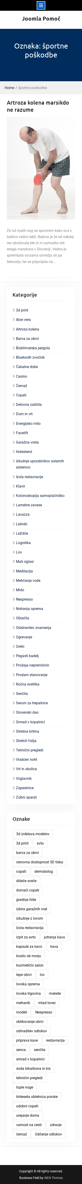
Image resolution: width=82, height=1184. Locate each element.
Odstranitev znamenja (33, 628)
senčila (39, 1050)
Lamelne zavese (29, 505)
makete (55, 993)
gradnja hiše (26, 899)
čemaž (21, 1134)
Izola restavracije (29, 477)
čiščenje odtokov (48, 1134)
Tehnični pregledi (29, 750)
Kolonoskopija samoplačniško (40, 495)
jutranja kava (54, 937)
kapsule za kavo (29, 946)
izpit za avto (26, 937)
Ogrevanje (24, 637)
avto (40, 843)
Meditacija (24, 571)
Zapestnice (25, 788)
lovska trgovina (28, 993)
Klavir (20, 486)
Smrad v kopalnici (30, 722)
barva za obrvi (27, 853)
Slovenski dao (27, 712)
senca (21, 1050)
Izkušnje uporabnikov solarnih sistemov (40, 464)
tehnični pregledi (29, 1078)
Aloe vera (23, 319)
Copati (21, 395)
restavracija (55, 1040)
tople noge (24, 1087)
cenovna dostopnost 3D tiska (39, 862)
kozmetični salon (30, 965)
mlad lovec (47, 1003)
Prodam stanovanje (31, 675)
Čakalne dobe (27, 367)
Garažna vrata (27, 442)
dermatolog (43, 871)
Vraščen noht (26, 759)
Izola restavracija (30, 928)
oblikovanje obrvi (30, 1021)
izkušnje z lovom (29, 918)
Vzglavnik (24, 778)
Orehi (20, 646)
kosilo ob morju (28, 956)
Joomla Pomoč (41, 18)
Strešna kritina (27, 731)
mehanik (23, 1003)
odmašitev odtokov (31, 1031)
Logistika (23, 543)
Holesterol (24, 452)
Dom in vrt (24, 414)
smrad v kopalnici (30, 1059)
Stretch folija (26, 741)
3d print (22, 310)
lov (42, 975)
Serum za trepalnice (32, 703)
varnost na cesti (29, 1125)
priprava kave (27, 1040)
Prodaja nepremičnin (32, 665)
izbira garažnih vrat (31, 909)
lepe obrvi (24, 975)
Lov (19, 552)
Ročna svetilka (27, 684)
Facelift (22, 433)
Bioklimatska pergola (33, 348)
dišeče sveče (26, 881)
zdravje (56, 1125)
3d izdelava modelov (32, 834)
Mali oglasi (25, 561)
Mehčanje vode (28, 580)
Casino (21, 376)
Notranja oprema (29, 609)
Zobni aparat (26, 797)
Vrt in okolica (26, 769)
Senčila (22, 693)
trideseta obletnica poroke (37, 1097)
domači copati (27, 890)
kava (54, 946)
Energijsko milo (28, 423)
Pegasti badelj (27, 656)
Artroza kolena (27, 329)
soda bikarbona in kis (33, 1068)
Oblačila (22, 618)
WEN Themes (53, 1178)
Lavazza (23, 514)
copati (21, 871)
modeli (21, 1012)
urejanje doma (27, 1115)
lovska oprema (28, 984)
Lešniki (21, 524)
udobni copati (27, 1106)
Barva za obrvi (27, 338)
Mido (20, 590)
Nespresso (24, 599)
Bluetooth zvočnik (30, 357)
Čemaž (21, 386)
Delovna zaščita (29, 404)
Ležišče (22, 533)
